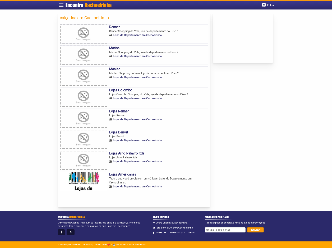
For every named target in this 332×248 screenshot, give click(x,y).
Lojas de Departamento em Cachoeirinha (137, 35)
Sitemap (87, 244)
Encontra (89, 5)
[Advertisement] (240, 38)
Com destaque (177, 232)
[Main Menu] (61, 5)
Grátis (191, 232)
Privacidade (74, 244)
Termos (62, 244)
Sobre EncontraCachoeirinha (171, 222)
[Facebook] (61, 232)
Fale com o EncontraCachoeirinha (174, 227)
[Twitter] (71, 232)
